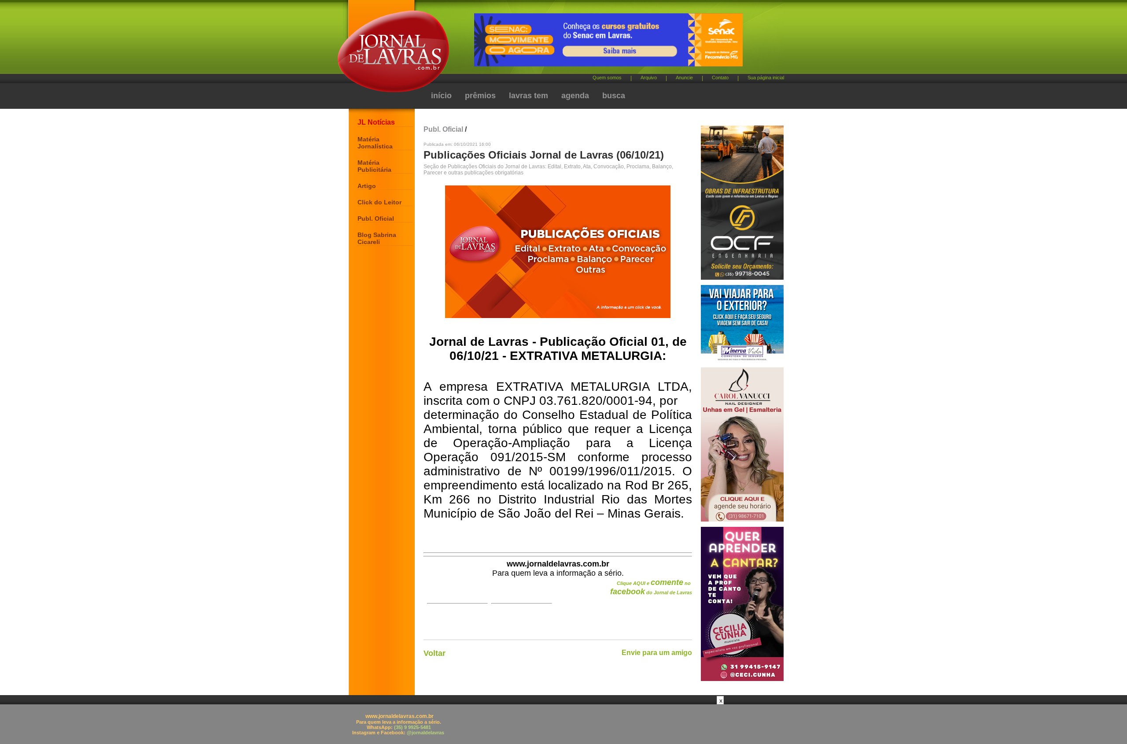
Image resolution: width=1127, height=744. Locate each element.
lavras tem (528, 95)
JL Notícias (376, 122)
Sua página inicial (766, 77)
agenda (575, 95)
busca (613, 95)
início (441, 95)
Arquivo (649, 77)
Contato (720, 77)
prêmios (480, 95)
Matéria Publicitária (374, 166)
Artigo (366, 185)
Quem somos (607, 77)
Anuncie (684, 77)
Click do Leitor (379, 202)
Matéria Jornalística (375, 143)
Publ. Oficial (375, 218)
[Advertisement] (563, 724)
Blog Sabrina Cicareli (376, 238)
